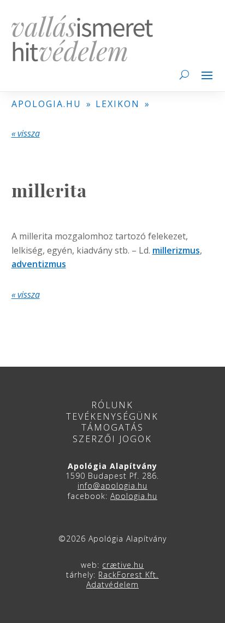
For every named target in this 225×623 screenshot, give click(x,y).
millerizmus (176, 250)
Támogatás (112, 427)
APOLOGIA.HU (46, 104)
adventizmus (38, 264)
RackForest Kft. (128, 574)
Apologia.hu (133, 496)
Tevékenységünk (112, 416)
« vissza (25, 133)
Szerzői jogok (112, 439)
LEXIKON (118, 104)
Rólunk (112, 405)
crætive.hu (123, 565)
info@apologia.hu (112, 485)
